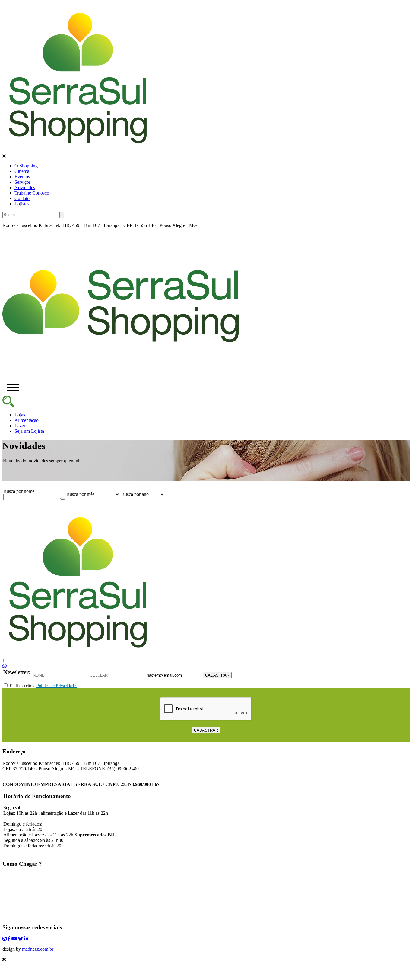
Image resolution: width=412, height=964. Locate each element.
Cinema (21, 171)
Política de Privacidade (56, 686)
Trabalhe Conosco (31, 193)
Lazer (19, 425)
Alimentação (26, 420)
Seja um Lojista (29, 431)
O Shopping (26, 165)
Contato (22, 198)
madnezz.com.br (37, 949)
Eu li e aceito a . (43, 686)
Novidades (24, 187)
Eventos (22, 176)
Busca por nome (18, 491)
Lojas (19, 414)
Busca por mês (80, 494)
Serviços (22, 182)
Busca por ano (135, 494)
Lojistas (21, 203)
